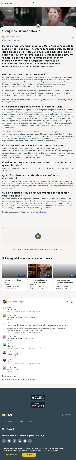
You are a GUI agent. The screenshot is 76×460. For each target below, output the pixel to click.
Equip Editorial (10, 36)
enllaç (43, 212)
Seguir (19, 36)
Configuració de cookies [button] (11, 455)
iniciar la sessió (11, 379)
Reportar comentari (32, 311)
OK (38, 242)
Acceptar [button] (29, 454)
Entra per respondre (19, 311)
